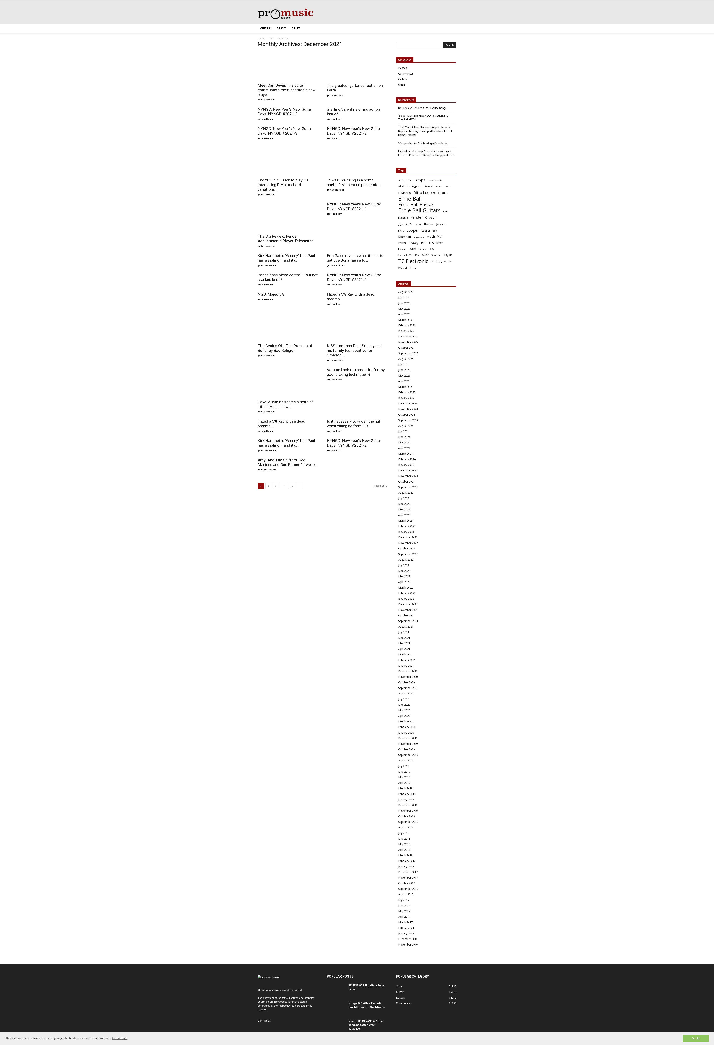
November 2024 (408, 409)
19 (291, 485)
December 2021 (408, 604)
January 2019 (406, 799)
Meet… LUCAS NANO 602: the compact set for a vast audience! (365, 1025)
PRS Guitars (436, 243)
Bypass (416, 186)
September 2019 (408, 755)
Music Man (434, 237)
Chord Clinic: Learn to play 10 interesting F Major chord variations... (283, 185)
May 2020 (404, 710)
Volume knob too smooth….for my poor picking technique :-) (356, 372)
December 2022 (408, 537)
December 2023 (408, 470)
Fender (417, 217)
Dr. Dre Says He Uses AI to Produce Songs (422, 108)
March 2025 (405, 386)
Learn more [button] (119, 1038)
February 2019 (407, 794)
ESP (445, 211)
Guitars (266, 28)
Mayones (419, 237)
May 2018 (404, 844)
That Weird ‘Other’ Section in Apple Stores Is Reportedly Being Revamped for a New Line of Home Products (425, 131)
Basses (281, 28)
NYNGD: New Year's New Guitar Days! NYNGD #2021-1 (354, 206)
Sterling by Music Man (408, 255)
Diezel (447, 186)
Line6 (401, 230)
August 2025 (405, 359)
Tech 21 (448, 262)
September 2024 (408, 420)
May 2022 (404, 576)
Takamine (436, 255)
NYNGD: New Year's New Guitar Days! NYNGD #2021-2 (354, 131)
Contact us (264, 1020)
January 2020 (406, 732)
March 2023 (405, 520)
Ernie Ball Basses (416, 204)
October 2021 (406, 615)
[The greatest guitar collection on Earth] (357, 66)
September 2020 (408, 688)
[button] (451, 28)
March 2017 (405, 922)
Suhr (425, 255)
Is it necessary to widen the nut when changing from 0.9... (353, 423)
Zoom (413, 268)
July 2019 (403, 766)
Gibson (431, 217)
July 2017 (403, 900)
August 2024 (405, 425)
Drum (442, 192)
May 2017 (404, 911)
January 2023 (406, 531)
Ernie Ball (410, 199)
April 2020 (404, 716)
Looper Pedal (429, 230)
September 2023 (408, 487)
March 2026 (405, 319)
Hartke (418, 224)
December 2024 (408, 403)
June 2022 (404, 571)
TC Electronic (413, 261)
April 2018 (404, 849)
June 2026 (404, 303)
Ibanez (429, 224)
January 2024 (406, 465)
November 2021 (408, 610)
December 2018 (408, 805)
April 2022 (404, 582)
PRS (423, 243)
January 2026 (406, 331)
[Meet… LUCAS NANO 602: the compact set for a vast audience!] (336, 1025)
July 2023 (403, 498)
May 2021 (404, 643)
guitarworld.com (267, 265)
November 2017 (408, 877)
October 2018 (406, 816)
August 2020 (405, 693)
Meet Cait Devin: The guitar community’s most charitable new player (287, 90)
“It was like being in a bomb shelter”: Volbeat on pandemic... (354, 182)
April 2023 (404, 515)
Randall (402, 248)
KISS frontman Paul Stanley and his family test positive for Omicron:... (354, 350)
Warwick (403, 268)
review (412, 248)
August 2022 (405, 559)
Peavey (413, 243)
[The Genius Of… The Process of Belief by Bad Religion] (288, 326)
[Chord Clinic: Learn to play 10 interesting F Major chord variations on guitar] (288, 161)
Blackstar (403, 186)
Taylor (448, 255)
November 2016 (408, 944)
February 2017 (407, 928)
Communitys (406, 73)
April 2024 (404, 448)
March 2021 (405, 654)
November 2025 (408, 342)
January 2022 (406, 598)
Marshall (404, 237)
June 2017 (404, 905)
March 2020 (405, 721)
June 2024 (404, 437)
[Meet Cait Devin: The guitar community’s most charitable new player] (288, 66)
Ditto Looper (424, 192)
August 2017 (405, 894)
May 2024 (404, 442)
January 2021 (406, 665)
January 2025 (406, 398)
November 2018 (408, 810)
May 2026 (404, 308)
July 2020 (403, 699)
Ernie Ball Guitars (419, 210)
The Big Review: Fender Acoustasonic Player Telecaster (285, 238)
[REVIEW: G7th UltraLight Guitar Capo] (336, 990)
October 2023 (406, 481)
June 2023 (404, 504)
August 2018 (405, 827)
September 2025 (408, 353)
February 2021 (407, 660)
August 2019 (405, 760)
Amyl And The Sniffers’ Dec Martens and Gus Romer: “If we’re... (288, 462)
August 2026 (405, 292)
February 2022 (407, 593)
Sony (431, 248)
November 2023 (408, 476)
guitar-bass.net (266, 99)
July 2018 (403, 833)
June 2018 (404, 838)
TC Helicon (436, 262)
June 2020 (404, 704)
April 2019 (404, 782)
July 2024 (403, 431)
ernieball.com (265, 119)
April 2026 (404, 314)
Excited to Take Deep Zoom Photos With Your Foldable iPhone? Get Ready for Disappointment (426, 153)
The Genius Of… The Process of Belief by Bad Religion (285, 348)
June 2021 (404, 637)
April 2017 (404, 916)
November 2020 (408, 677)
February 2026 (407, 325)
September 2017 (408, 888)
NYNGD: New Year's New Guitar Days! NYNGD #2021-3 (285, 111)
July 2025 (403, 364)
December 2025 (408, 336)
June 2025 (404, 370)
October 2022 (406, 548)
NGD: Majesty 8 (271, 294)
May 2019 (404, 777)
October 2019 (406, 749)
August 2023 (405, 492)
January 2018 (406, 866)
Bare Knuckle (435, 180)
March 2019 (405, 788)
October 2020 (406, 682)
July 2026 (403, 297)
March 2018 (405, 855)
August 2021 (405, 626)
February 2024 (407, 459)
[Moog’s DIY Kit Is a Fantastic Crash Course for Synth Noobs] (336, 1008)
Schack (422, 248)
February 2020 (407, 727)
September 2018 (408, 822)
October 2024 (406, 414)
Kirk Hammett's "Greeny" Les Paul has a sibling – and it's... (286, 258)
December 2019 (408, 738)
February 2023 (407, 526)
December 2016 (408, 939)
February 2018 (407, 861)
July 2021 (403, 632)
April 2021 (404, 649)
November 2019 (408, 743)
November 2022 (408, 543)
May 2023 (404, 509)
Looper (412, 230)
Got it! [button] (696, 1038)
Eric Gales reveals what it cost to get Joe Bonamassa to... (355, 258)
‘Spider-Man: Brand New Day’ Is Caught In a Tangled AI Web (423, 117)
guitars (405, 224)
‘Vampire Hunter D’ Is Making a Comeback (422, 143)
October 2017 (406, 883)
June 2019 (404, 771)
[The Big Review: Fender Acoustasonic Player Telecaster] (288, 217)
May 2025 (404, 375)
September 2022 (408, 554)
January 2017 (406, 933)
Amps (420, 180)
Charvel (428, 186)
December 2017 (408, 872)
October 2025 (406, 347)
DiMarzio (404, 193)
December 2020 (408, 671)
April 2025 (404, 381)
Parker (402, 243)
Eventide (403, 217)
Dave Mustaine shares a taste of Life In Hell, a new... (285, 404)
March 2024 (405, 453)
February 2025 (407, 392)
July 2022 (403, 565)
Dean (438, 186)
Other (296, 28)
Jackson (441, 224)
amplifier (405, 180)
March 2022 (405, 587)
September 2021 (408, 621)
